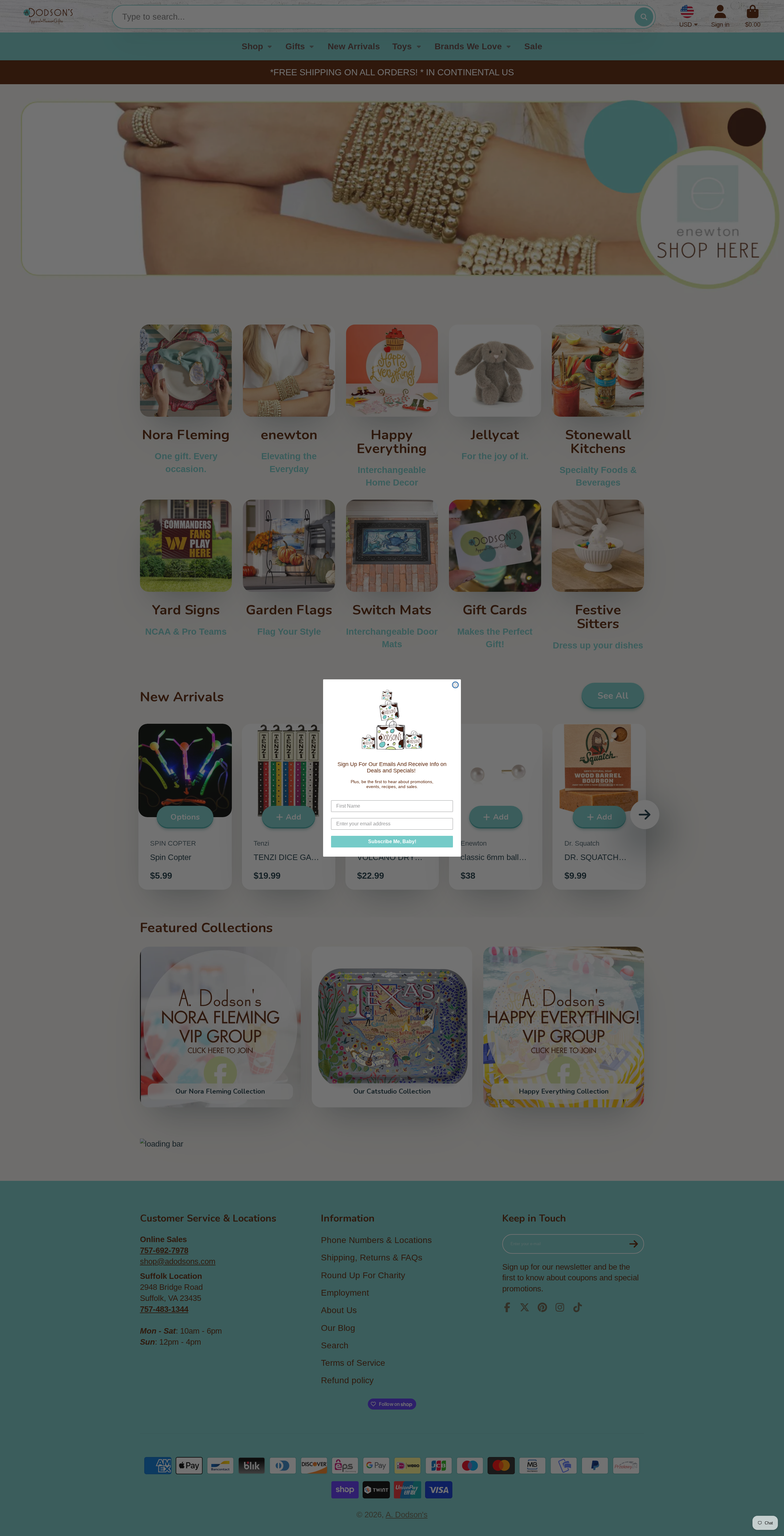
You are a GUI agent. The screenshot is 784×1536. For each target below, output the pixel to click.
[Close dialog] (455, 685)
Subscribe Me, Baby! (392, 841)
